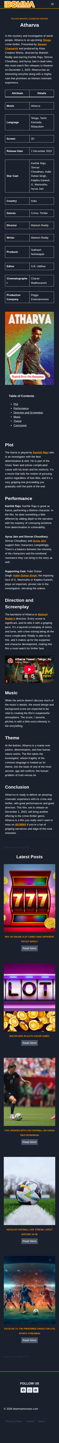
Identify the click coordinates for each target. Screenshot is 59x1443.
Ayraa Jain (39, 540)
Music (17, 416)
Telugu (47, 40)
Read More (30, 949)
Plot (16, 404)
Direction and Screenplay (28, 412)
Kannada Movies (38, 19)
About (41, 1421)
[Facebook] (23, 1390)
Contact (30, 1421)
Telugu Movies (19, 19)
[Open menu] (52, 4)
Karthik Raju (40, 452)
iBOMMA (20, 824)
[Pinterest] (35, 1390)
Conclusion (20, 425)
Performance (21, 408)
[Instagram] (29, 1390)
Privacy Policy (13, 1421)
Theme (18, 421)
